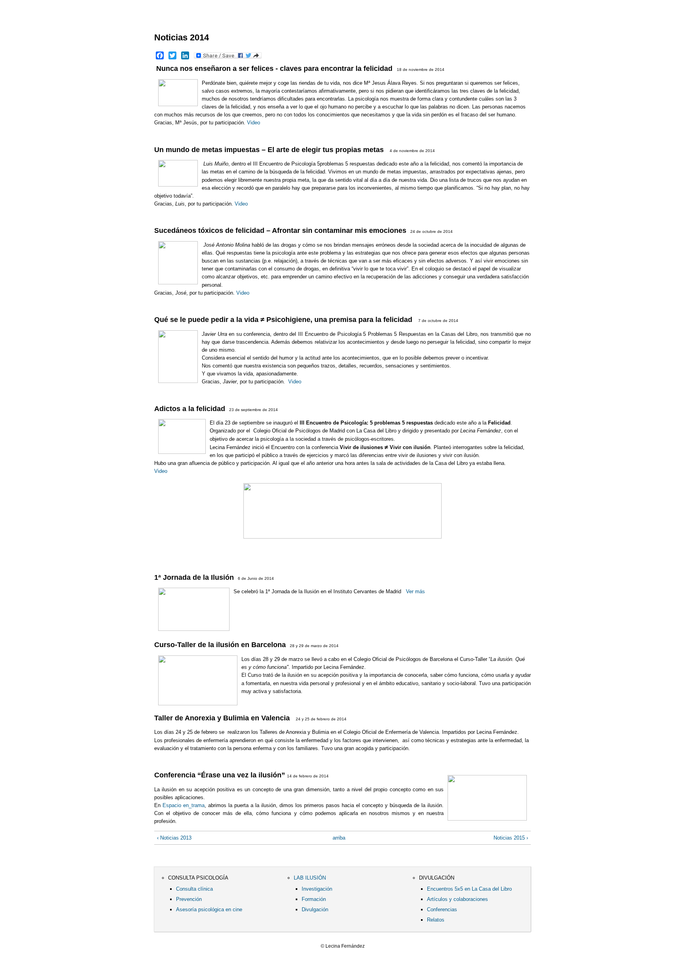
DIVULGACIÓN (436, 878)
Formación (314, 899)
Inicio (173, 20)
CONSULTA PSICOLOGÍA (198, 878)
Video (253, 123)
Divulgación (315, 909)
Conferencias (442, 909)
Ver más (415, 591)
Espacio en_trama (184, 805)
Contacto (398, 20)
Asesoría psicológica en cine (209, 909)
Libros (302, 20)
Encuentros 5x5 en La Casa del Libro (469, 889)
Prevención (189, 899)
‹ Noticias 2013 (174, 838)
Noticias (344, 20)
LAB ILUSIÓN (310, 878)
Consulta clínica (194, 889)
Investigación (317, 889)
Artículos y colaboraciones (457, 899)
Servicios (257, 20)
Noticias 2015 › (511, 838)
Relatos (435, 920)
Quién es (215, 20)
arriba (339, 838)
